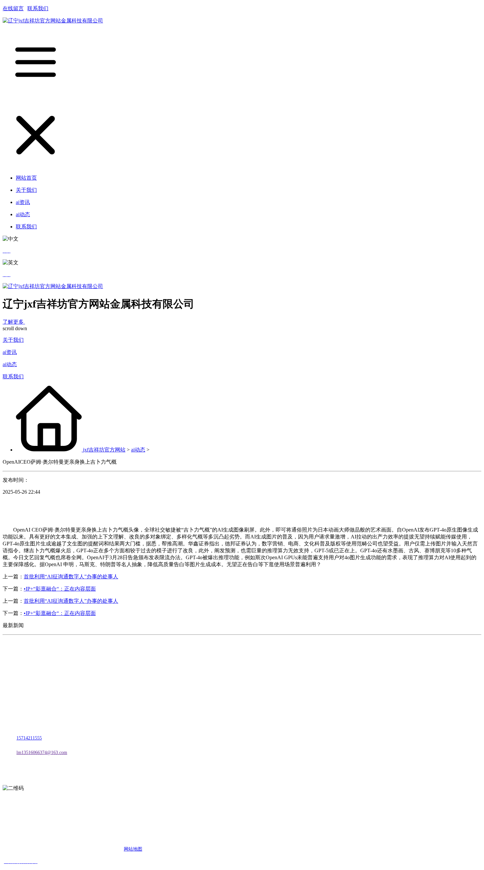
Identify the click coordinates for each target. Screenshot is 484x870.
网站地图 (133, 849)
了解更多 (14, 322)
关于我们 (13, 340)
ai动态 (10, 364)
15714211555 (29, 738)
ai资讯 (10, 352)
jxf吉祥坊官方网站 (104, 449)
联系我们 (37, 8)
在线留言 (13, 8)
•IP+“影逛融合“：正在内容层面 (60, 589)
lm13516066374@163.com (41, 752)
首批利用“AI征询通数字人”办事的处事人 (71, 576)
